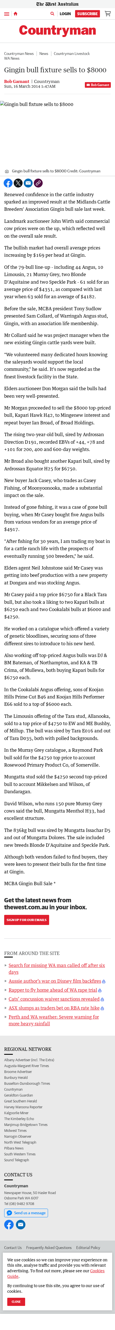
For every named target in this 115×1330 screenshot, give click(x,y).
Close (16, 1301)
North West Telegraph (20, 1142)
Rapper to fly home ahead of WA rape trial (53, 990)
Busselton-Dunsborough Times (27, 1083)
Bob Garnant (100, 85)
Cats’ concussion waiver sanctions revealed (54, 999)
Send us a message (29, 1213)
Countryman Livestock (72, 53)
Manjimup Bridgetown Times (25, 1125)
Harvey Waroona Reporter (23, 1107)
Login (65, 13)
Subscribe (87, 13)
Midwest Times (15, 1130)
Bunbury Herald (16, 1077)
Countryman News (19, 53)
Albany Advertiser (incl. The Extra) (29, 1060)
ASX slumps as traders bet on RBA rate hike (54, 1008)
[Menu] (6, 13)
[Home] (15, 13)
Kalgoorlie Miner (16, 1113)
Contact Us (13, 1247)
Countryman (13, 1089)
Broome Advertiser (18, 1072)
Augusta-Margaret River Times (26, 1066)
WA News (12, 58)
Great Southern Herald (20, 1101)
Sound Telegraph (16, 1160)
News (43, 53)
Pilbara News (13, 1148)
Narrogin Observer (17, 1136)
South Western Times (19, 1154)
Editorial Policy (88, 1247)
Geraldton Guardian (18, 1095)
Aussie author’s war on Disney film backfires (55, 981)
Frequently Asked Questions (49, 1247)
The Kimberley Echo (19, 1119)
